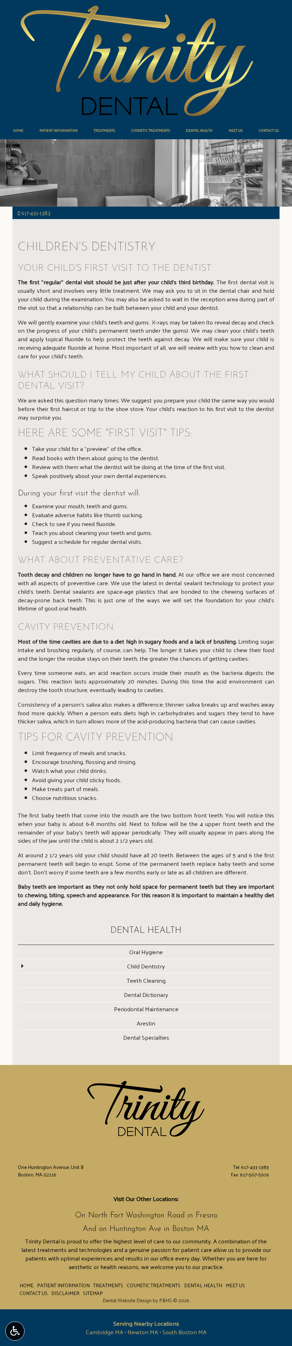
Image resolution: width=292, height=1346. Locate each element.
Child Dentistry (146, 966)
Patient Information (59, 130)
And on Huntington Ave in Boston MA (146, 1229)
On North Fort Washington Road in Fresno (146, 1215)
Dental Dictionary (146, 994)
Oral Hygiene (146, 951)
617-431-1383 (36, 213)
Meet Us (236, 130)
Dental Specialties (146, 1037)
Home (18, 130)
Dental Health (199, 130)
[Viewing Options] (15, 1331)
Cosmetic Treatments (150, 130)
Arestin (146, 1023)
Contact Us (269, 130)
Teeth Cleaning (146, 980)
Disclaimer (65, 1293)
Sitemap (93, 1293)
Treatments (104, 130)
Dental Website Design (127, 1300)
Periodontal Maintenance (146, 1008)
